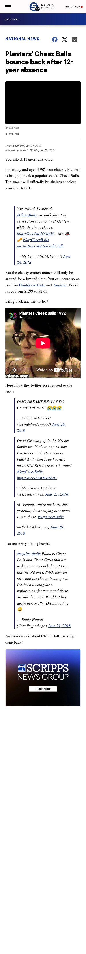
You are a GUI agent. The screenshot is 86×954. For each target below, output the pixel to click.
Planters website (32, 284)
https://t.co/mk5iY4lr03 (35, 233)
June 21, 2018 (59, 625)
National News (22, 39)
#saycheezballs (29, 553)
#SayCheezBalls (36, 239)
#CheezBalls (27, 214)
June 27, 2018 (56, 494)
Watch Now (73, 7)
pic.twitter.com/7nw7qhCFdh (40, 245)
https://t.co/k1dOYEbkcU (37, 477)
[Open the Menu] (7, 6)
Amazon (60, 284)
